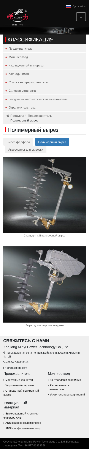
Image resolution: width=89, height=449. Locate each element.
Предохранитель (20, 48)
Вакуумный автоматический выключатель (38, 99)
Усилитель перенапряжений (67, 394)
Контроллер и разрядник (65, 379)
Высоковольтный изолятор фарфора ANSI (20, 415)
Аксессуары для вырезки (25, 149)
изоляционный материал (26, 65)
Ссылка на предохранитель (28, 82)
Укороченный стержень (19, 385)
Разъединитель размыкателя (58, 387)
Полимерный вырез (52, 142)
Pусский (77, 6)
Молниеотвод (18, 57)
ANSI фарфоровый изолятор (23, 422)
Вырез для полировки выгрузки (44, 325)
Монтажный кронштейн (19, 379)
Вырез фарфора (18, 142)
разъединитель (19, 73)
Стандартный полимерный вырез (44, 235)
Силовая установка (22, 90)
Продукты (17, 115)
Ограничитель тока (22, 107)
